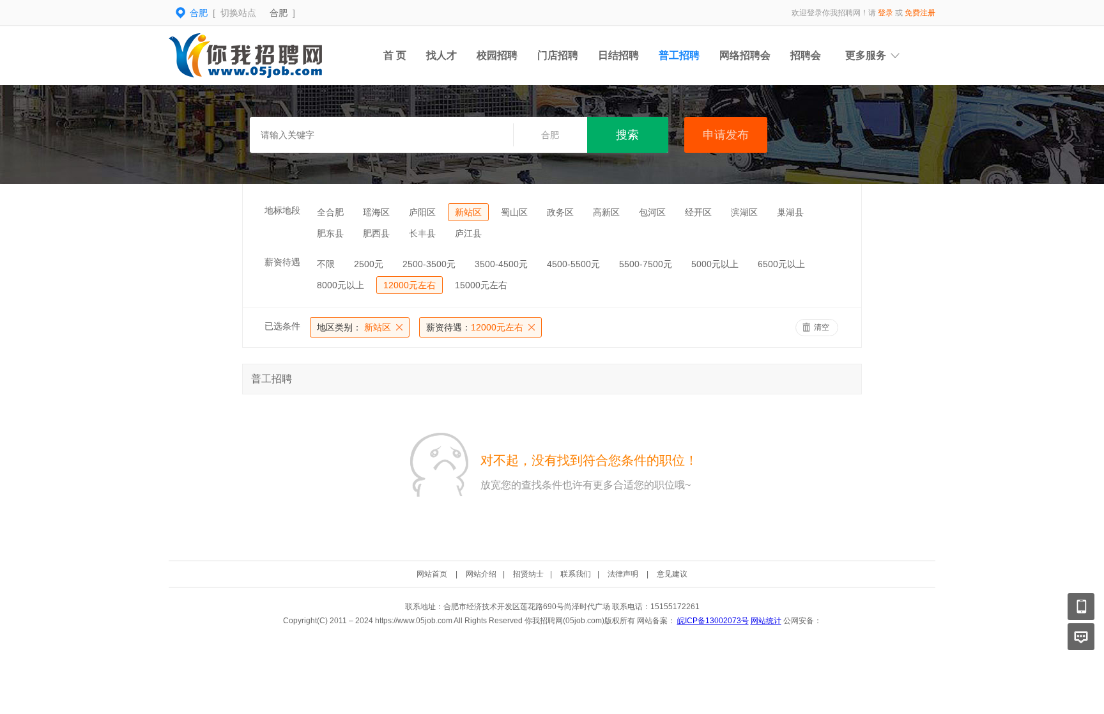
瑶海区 (376, 212)
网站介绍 (481, 574)
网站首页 (432, 574)
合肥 (279, 13)
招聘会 (805, 55)
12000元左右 (409, 285)
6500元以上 (781, 264)
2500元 (368, 264)
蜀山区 (514, 212)
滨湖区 (744, 212)
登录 (885, 12)
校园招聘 (497, 55)
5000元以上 (715, 264)
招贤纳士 (528, 574)
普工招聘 (679, 55)
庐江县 (468, 233)
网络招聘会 (744, 55)
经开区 (698, 212)
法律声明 (623, 574)
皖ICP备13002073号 (713, 620)
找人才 (441, 55)
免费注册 (920, 12)
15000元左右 (481, 285)
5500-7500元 (645, 264)
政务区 (560, 212)
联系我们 (575, 574)
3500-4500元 (501, 264)
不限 (326, 264)
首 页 (394, 55)
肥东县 (330, 233)
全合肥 (330, 212)
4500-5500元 (573, 264)
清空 (821, 327)
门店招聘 (557, 55)
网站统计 (766, 620)
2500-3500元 (429, 264)
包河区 (652, 212)
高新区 (606, 212)
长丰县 (422, 233)
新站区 (468, 212)
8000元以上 (340, 285)
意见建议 (672, 574)
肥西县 (376, 233)
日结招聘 (618, 55)
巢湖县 (790, 212)
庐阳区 (422, 212)
